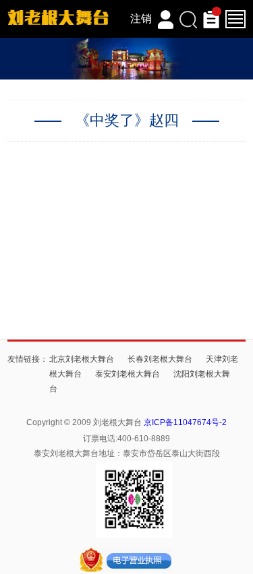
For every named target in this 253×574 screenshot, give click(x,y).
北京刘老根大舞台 (81, 359)
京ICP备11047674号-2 (185, 422)
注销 (141, 18)
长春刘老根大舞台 (160, 359)
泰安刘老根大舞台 (127, 374)
